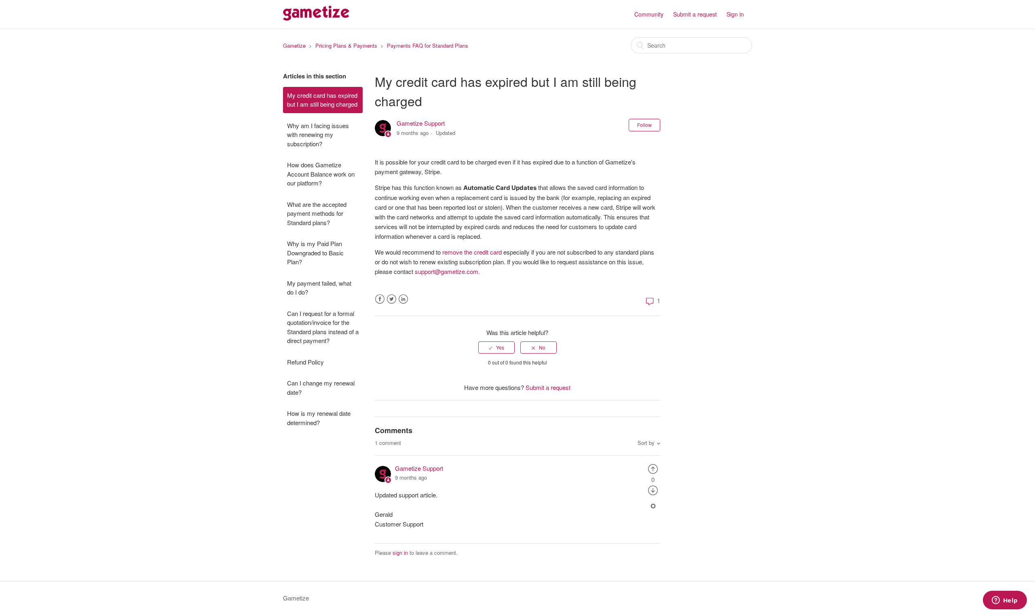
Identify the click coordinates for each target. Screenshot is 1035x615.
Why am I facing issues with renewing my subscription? (318, 134)
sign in (400, 552)
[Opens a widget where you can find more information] (1004, 601)
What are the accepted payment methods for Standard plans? (316, 213)
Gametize (294, 45)
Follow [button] (644, 124)
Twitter (392, 299)
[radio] (496, 347)
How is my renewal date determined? (319, 418)
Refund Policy (305, 362)
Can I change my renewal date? (321, 387)
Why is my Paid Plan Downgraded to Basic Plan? (315, 252)
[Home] (316, 18)
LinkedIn (403, 299)
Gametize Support (421, 123)
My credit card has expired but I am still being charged (322, 100)
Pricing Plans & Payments (346, 45)
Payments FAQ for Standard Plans (427, 45)
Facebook (380, 299)
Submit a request (695, 14)
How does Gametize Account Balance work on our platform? (321, 173)
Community (648, 14)
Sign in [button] (735, 14)
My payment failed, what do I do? (319, 288)
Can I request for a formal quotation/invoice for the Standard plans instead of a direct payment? (323, 327)
